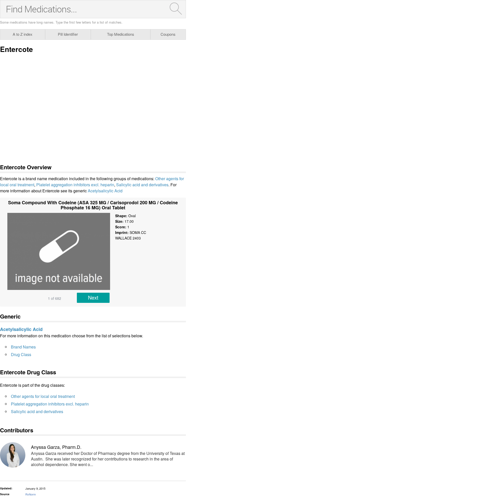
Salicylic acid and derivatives (142, 185)
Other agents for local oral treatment (43, 396)
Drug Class (21, 354)
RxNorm (30, 494)
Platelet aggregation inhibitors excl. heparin (75, 185)
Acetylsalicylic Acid (105, 191)
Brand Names (23, 347)
